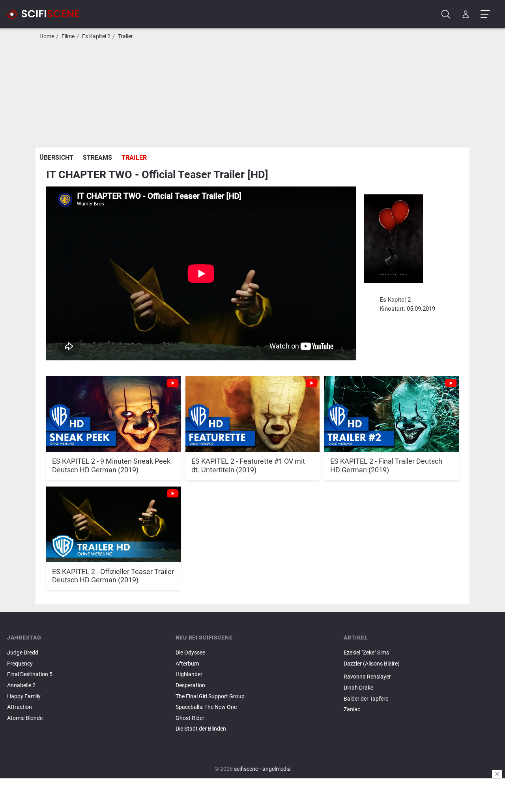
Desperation (190, 685)
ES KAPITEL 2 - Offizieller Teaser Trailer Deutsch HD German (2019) (113, 575)
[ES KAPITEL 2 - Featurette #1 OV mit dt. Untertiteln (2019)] (252, 409)
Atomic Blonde (25, 718)
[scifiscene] (46, 14)
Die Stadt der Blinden (201, 728)
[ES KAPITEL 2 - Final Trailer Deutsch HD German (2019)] (391, 409)
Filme (68, 36)
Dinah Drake (358, 687)
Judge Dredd (22, 652)
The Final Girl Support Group (210, 696)
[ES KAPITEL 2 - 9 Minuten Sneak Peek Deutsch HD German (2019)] (113, 409)
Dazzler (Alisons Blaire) (372, 663)
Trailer (125, 36)
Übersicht (56, 157)
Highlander (189, 674)
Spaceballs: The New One (206, 707)
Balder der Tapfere (366, 698)
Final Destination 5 (29, 674)
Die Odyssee (190, 652)
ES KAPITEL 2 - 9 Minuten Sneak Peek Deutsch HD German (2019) (111, 465)
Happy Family (24, 696)
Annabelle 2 (21, 685)
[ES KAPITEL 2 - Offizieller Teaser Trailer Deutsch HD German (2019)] (113, 520)
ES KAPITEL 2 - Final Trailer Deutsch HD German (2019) (386, 465)
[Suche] (446, 14)
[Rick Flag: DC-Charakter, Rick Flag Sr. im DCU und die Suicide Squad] (421, 670)
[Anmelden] (466, 14)
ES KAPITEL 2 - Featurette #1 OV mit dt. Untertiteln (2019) (248, 465)
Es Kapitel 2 (96, 36)
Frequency (20, 663)
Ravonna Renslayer (367, 676)
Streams (97, 157)
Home (46, 36)
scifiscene (246, 769)
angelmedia (276, 769)
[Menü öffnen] (485, 14)
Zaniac (352, 709)
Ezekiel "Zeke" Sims (366, 652)
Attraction (19, 707)
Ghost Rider (190, 718)
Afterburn (187, 663)
